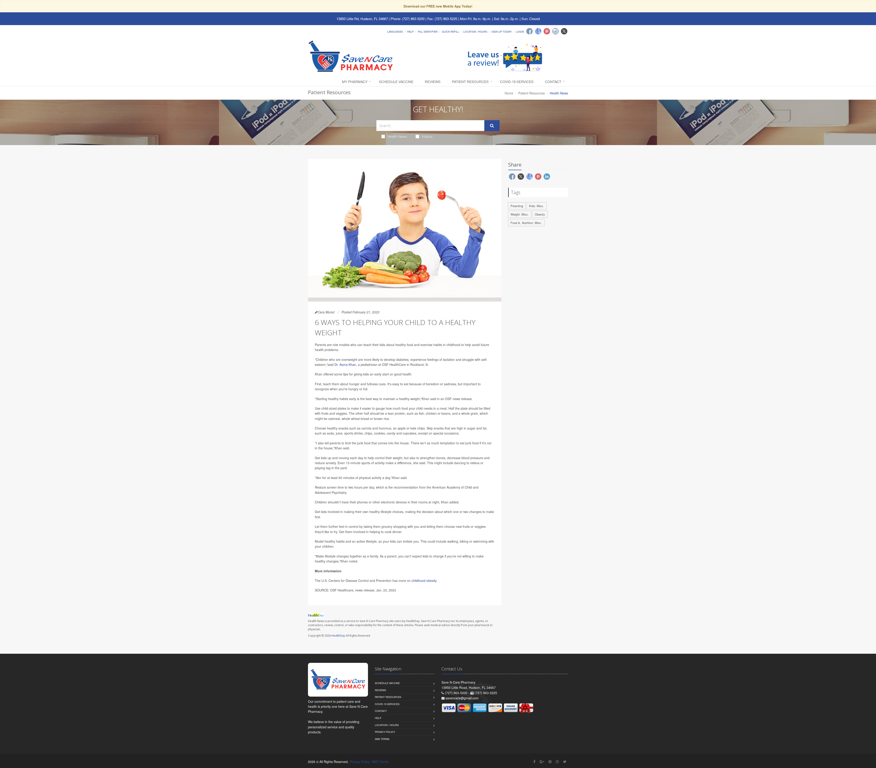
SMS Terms (382, 739)
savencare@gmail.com (462, 698)
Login (520, 31)
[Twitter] (564, 31)
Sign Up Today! (502, 31)
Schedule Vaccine (396, 81)
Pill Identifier (428, 31)
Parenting (517, 206)
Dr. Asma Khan (345, 364)
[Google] (538, 31)
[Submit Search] (492, 125)
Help (410, 31)
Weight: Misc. (520, 214)
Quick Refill (450, 31)
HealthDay (338, 636)
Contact (553, 81)
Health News (397, 136)
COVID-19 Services (517, 81)
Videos (427, 136)
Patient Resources (470, 81)
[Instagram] (555, 31)
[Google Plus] (542, 761)
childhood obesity (424, 580)
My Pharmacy (355, 81)
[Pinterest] (547, 31)
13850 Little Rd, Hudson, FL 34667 (362, 18)
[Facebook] (529, 31)
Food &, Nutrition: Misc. (526, 223)
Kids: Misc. (536, 206)
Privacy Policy (385, 732)
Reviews (433, 81)
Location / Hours (475, 31)
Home (509, 93)
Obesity (540, 214)
